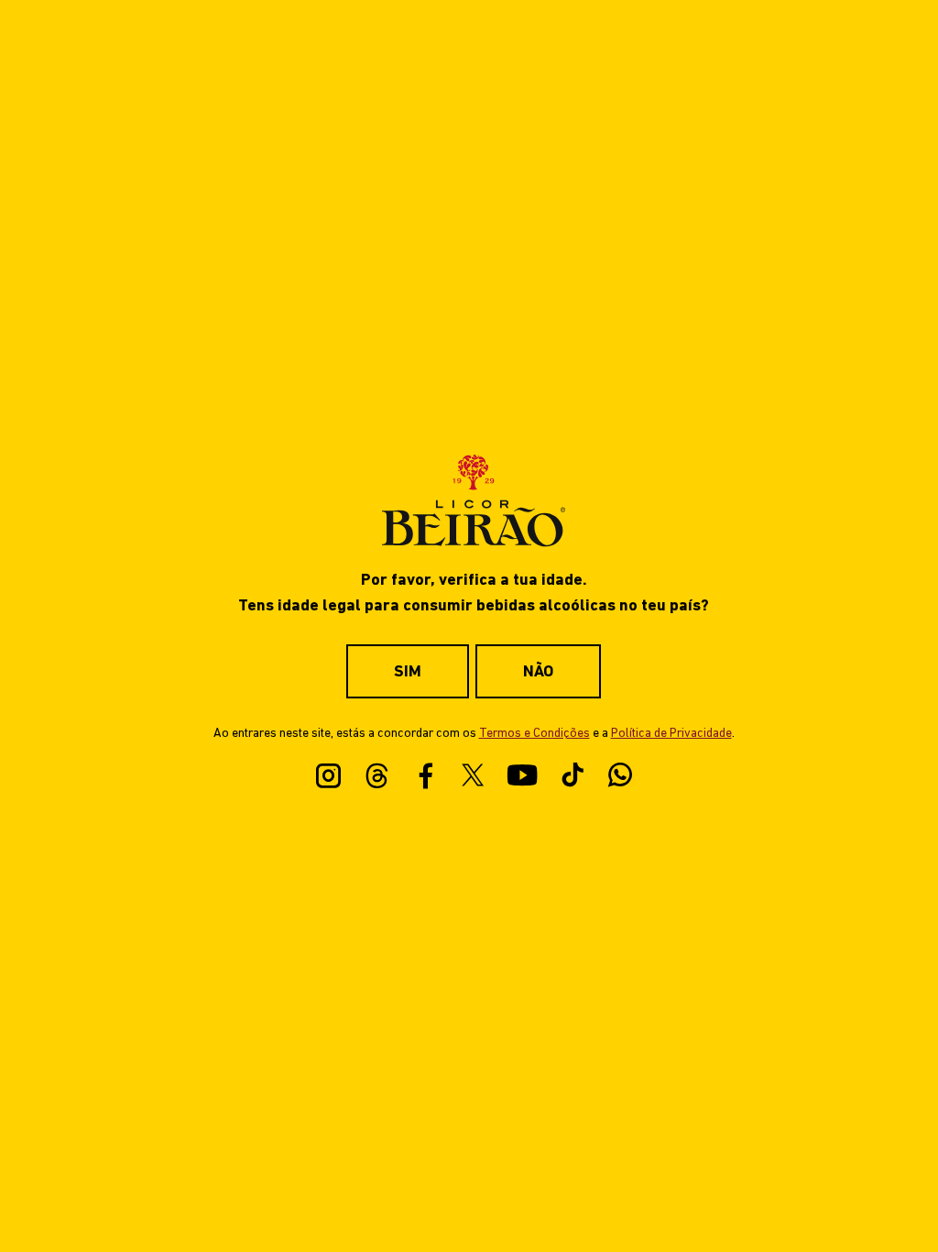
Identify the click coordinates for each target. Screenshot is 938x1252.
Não (538, 672)
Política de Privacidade (671, 734)
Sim (407, 672)
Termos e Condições (534, 734)
